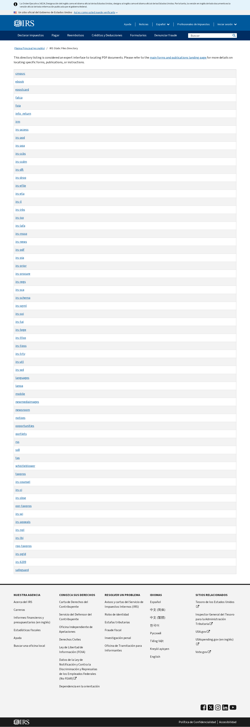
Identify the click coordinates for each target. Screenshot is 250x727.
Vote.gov (201, 652)
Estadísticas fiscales (27, 630)
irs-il (18, 202)
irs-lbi (19, 538)
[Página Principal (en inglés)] (24, 23)
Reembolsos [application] (75, 35)
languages (22, 378)
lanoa (19, 386)
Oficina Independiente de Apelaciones (76, 629)
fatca (18, 97)
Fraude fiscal (113, 630)
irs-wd (19, 370)
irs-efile (20, 186)
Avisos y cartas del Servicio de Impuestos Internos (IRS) (124, 604)
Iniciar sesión (225, 24)
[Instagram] (218, 707)
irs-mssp (21, 234)
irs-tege (20, 330)
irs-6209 (20, 562)
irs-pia (19, 258)
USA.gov (201, 632)
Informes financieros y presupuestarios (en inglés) (32, 619)
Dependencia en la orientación (79, 686)
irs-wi (19, 514)
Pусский (155, 633)
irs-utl (19, 362)
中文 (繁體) (157, 617)
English (155, 657)
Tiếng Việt (157, 641)
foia (18, 105)
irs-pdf (19, 250)
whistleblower (25, 466)
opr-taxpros (23, 506)
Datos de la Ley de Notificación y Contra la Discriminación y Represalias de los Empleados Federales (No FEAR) (78, 669)
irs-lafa (20, 226)
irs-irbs (20, 210)
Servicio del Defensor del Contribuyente (75, 616)
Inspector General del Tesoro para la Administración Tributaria (215, 619)
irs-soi (19, 314)
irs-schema (22, 298)
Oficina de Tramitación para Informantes (123, 648)
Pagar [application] (55, 35)
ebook (19, 81)
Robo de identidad (117, 614)
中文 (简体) (157, 610)
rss (17, 442)
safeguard (22, 570)
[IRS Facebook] (203, 707)
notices (20, 418)
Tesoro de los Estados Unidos (215, 602)
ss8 (17, 450)
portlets (21, 434)
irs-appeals (22, 522)
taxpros (20, 474)
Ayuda (127, 24)
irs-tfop (20, 338)
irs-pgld (20, 554)
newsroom (22, 410)
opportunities (24, 426)
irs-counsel (22, 482)
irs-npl (19, 530)
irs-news (21, 242)
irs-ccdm (21, 162)
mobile (20, 394)
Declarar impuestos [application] (31, 35)
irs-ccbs (20, 154)
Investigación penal (118, 638)
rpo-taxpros (23, 546)
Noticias (143, 24)
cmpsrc (20, 73)
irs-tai (19, 322)
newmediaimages (27, 402)
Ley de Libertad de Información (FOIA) (72, 649)
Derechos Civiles (70, 639)
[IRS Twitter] (211, 708)
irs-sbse (20, 498)
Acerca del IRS (23, 602)
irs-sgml (21, 306)
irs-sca (19, 290)
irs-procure (22, 274)
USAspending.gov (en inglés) (214, 639)
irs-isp (19, 218)
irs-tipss (21, 346)
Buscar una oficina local (29, 646)
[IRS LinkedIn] (225, 708)
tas (17, 458)
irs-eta (19, 194)
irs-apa (20, 146)
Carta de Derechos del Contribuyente (73, 604)
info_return (23, 114)
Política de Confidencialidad (197, 722)
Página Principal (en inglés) (29, 48)
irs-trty (20, 354)
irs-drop (20, 178)
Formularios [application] (138, 35)
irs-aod (20, 138)
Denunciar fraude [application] (165, 35)
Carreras (19, 610)
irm (17, 122)
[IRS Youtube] (233, 707)
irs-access (22, 130)
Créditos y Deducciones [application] (107, 35)
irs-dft (19, 170)
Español (161, 24)
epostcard (22, 89)
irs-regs (20, 282)
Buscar (234, 35)
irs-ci (18, 490)
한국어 (154, 625)
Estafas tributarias (117, 622)
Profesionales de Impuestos (193, 24)
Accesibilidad (227, 722)
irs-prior (21, 266)
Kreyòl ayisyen (159, 649)
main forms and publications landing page (178, 57)
